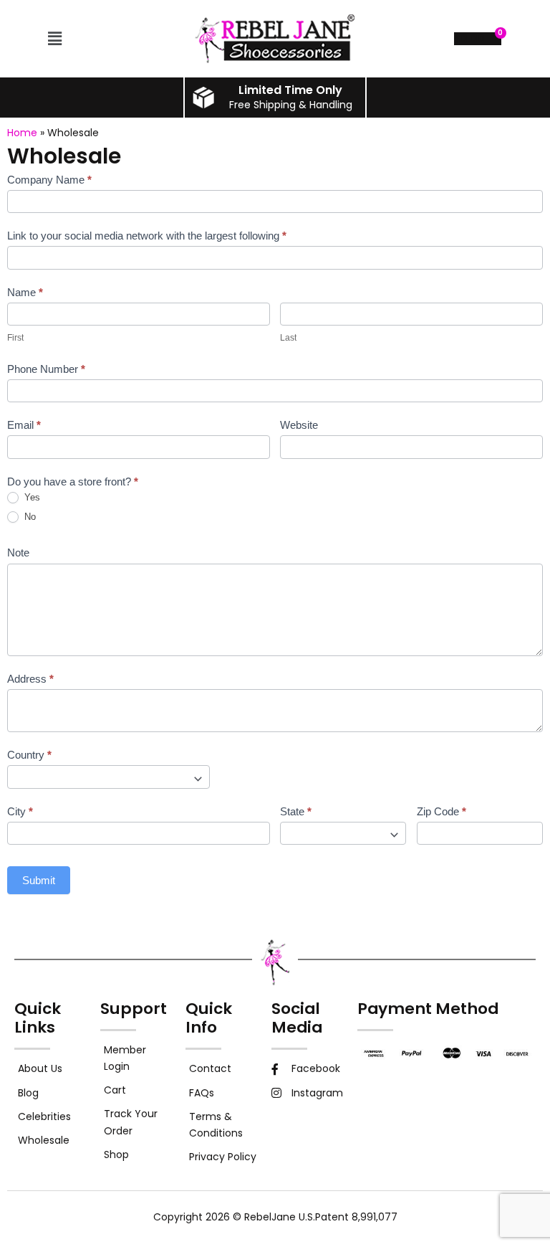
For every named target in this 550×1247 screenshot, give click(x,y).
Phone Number (46, 369)
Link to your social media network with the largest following (146, 235)
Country (29, 755)
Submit (38, 880)
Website (299, 425)
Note (18, 552)
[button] (55, 38)
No (28, 516)
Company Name (49, 180)
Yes (30, 497)
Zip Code (441, 811)
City (20, 811)
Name (25, 292)
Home (22, 132)
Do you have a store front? (72, 481)
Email (24, 425)
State (296, 811)
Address (30, 679)
